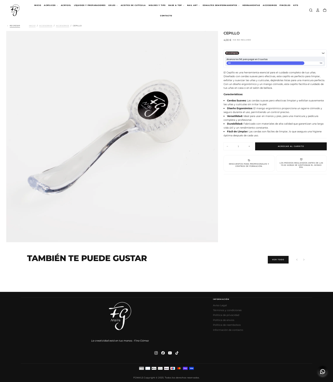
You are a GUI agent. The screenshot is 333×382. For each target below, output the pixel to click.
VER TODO (278, 259)
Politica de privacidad (226, 315)
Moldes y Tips (157, 5)
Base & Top (175, 5)
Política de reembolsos (227, 324)
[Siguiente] (304, 260)
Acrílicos (50, 5)
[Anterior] (297, 260)
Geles (112, 5)
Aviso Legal (220, 305)
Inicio (37, 5)
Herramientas (251, 5)
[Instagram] (156, 353)
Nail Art (192, 5)
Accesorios (270, 5)
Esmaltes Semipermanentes (220, 5)
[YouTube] (170, 353)
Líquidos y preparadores (90, 5)
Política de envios (223, 320)
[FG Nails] (120, 316)
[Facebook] (163, 353)
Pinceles (285, 5)
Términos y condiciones (227, 310)
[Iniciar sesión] (318, 10)
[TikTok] (177, 353)
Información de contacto (228, 329)
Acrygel (66, 5)
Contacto (166, 16)
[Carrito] (325, 10)
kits (295, 5)
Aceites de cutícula (133, 5)
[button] (311, 10)
